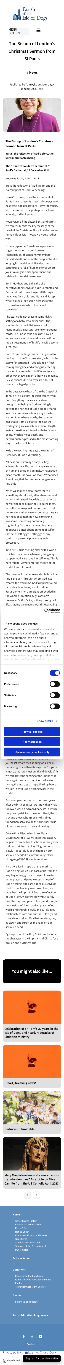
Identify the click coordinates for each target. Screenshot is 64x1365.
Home (16, 1214)
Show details (45, 720)
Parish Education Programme (30, 1315)
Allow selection (32, 741)
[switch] (55, 684)
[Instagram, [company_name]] (32, 1336)
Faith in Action (21, 1258)
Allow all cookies (32, 731)
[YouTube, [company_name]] (40, 1336)
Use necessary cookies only (32, 751)
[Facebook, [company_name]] (24, 1336)
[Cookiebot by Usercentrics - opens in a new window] (45, 611)
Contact (18, 1295)
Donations (19, 1269)
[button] (45, 30)
